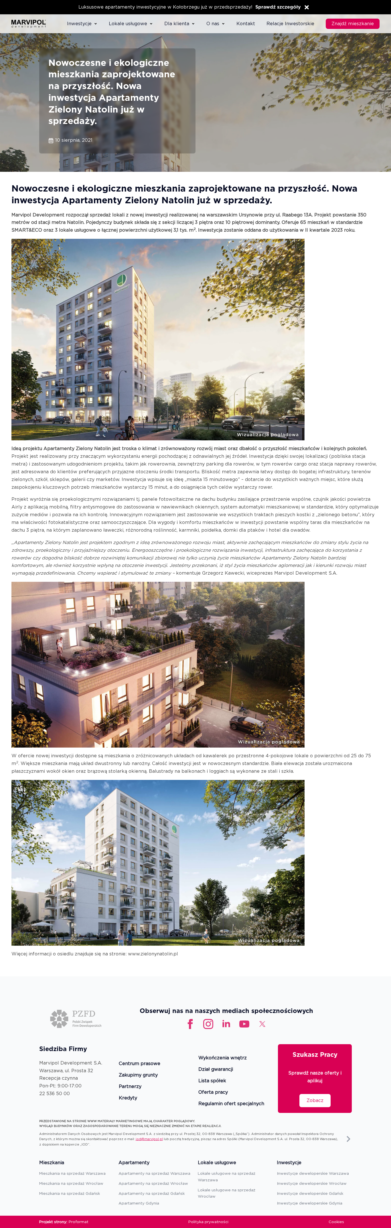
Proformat (78, 1221)
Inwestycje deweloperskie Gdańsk (310, 1193)
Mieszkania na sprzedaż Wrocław (71, 1183)
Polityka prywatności (208, 1221)
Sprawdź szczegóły (278, 7)
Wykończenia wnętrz (222, 1058)
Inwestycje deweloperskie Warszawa (313, 1173)
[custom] (244, 1024)
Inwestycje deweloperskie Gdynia (309, 1203)
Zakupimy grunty (138, 1075)
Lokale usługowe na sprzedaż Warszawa (226, 1176)
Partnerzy (130, 1086)
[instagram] (208, 1024)
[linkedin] (226, 1024)
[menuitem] (82, 23)
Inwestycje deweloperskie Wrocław (312, 1183)
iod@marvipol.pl (149, 1139)
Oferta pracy (213, 1092)
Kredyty (128, 1098)
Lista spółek (212, 1081)
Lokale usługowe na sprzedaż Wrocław (226, 1193)
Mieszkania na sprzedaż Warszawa (72, 1173)
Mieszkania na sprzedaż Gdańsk (69, 1193)
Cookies (336, 1221)
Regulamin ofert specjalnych (231, 1103)
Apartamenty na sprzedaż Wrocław (153, 1183)
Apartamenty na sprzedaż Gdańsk (152, 1193)
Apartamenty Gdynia (139, 1203)
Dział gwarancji (215, 1069)
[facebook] (190, 1024)
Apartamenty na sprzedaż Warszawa (154, 1173)
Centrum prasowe (139, 1063)
